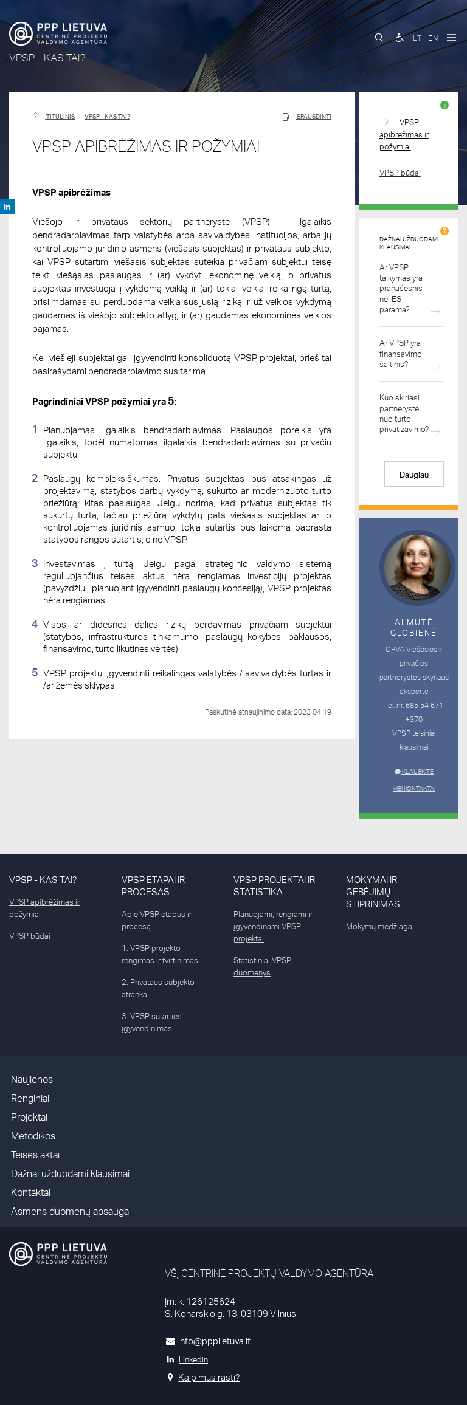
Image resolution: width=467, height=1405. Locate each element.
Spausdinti (313, 116)
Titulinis (60, 116)
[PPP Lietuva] (58, 34)
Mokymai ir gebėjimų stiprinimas (373, 892)
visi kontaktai (414, 788)
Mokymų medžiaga (379, 926)
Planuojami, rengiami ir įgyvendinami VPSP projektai (273, 926)
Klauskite (417, 771)
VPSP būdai (400, 172)
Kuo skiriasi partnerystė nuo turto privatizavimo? (404, 413)
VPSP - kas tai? (107, 116)
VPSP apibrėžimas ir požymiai (404, 134)
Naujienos (32, 1079)
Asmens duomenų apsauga (70, 1211)
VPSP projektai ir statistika (274, 886)
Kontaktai (30, 1192)
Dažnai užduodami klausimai (70, 1174)
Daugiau (414, 474)
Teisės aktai (35, 1155)
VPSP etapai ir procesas (153, 886)
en (433, 38)
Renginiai (30, 1098)
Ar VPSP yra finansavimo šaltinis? (400, 353)
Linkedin (193, 1359)
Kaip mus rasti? (209, 1377)
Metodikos (33, 1136)
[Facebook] (7, 206)
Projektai (29, 1117)
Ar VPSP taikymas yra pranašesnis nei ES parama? (401, 288)
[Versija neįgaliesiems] (400, 38)
